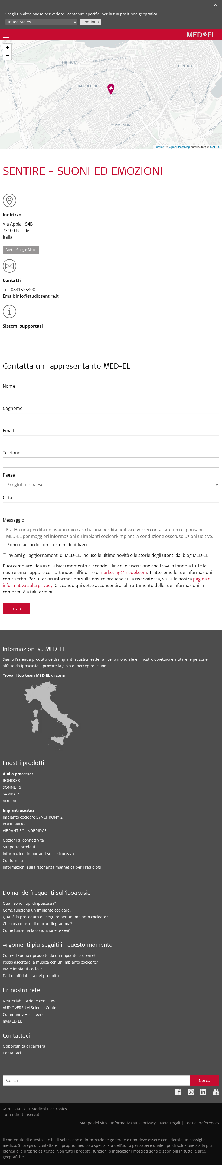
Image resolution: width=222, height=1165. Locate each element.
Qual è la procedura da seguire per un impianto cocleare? (55, 916)
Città (7, 497)
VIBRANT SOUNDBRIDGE (25, 830)
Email (8, 431)
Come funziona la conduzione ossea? (36, 930)
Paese (9, 475)
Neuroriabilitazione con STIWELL (32, 1000)
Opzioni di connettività (23, 840)
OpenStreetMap (179, 147)
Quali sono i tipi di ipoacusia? (29, 903)
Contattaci (12, 1052)
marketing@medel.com (123, 572)
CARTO (215, 147)
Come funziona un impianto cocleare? (37, 910)
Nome (9, 386)
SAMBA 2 (11, 794)
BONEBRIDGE (15, 823)
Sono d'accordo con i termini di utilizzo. (47, 545)
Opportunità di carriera (24, 1046)
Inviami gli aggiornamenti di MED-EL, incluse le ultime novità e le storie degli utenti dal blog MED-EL (107, 555)
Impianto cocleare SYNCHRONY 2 (33, 817)
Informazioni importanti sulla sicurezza (38, 853)
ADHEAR (10, 800)
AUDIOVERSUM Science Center (30, 1007)
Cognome (12, 408)
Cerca (204, 1080)
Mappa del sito (93, 1122)
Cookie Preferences (202, 1122)
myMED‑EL (12, 1021)
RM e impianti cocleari (23, 968)
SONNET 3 (12, 787)
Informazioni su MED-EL (34, 650)
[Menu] (6, 35)
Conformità (13, 860)
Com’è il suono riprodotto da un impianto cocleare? (49, 955)
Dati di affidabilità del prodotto (31, 975)
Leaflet (159, 147)
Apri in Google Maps (21, 249)
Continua (90, 21)
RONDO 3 (11, 780)
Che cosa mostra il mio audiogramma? (37, 923)
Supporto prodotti (19, 846)
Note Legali (170, 1122)
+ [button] (7, 47)
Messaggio (13, 520)
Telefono (12, 453)
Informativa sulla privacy (133, 1122)
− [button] (7, 55)
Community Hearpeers (23, 1014)
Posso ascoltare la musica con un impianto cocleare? (50, 962)
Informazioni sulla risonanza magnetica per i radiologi (52, 867)
